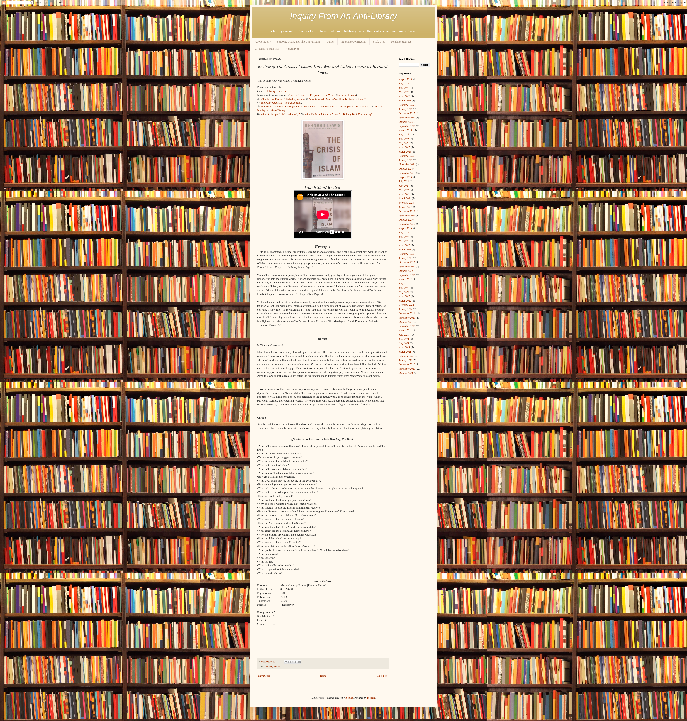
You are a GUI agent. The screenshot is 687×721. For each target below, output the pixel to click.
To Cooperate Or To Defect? (354, 106)
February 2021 (406, 356)
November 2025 (407, 117)
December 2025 (407, 113)
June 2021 (404, 339)
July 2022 (404, 283)
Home (323, 675)
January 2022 (405, 309)
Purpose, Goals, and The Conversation (298, 41)
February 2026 (406, 104)
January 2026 (405, 109)
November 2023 (407, 215)
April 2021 (404, 347)
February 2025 (406, 155)
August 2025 (405, 130)
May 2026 (404, 92)
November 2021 (407, 317)
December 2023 (407, 211)
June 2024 (404, 185)
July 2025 (404, 134)
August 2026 (405, 79)
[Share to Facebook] (296, 662)
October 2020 (406, 373)
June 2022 (404, 287)
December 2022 (407, 262)
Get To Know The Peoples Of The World (312, 95)
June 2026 (404, 87)
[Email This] (286, 662)
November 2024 (407, 164)
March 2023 (405, 249)
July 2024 (404, 181)
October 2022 (406, 270)
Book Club (379, 41)
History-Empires (273, 666)
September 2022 (407, 275)
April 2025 (404, 147)
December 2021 (407, 313)
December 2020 (407, 364)
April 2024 (404, 194)
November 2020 (407, 368)
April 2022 (404, 296)
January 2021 (405, 360)
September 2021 (407, 326)
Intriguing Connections (354, 41)
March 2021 (405, 351)
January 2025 (405, 160)
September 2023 (407, 224)
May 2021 (404, 343)
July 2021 (404, 334)
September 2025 (407, 126)
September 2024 (407, 173)
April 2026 (404, 96)
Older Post (382, 675)
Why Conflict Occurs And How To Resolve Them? (337, 99)
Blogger (371, 697)
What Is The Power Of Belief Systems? (282, 99)
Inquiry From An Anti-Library (343, 16)
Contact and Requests (267, 48)
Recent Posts (293, 48)
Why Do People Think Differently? (280, 114)
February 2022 (406, 304)
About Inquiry (263, 41)
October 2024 (406, 168)
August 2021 (405, 330)
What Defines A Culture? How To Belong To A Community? (338, 114)
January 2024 (405, 207)
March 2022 (405, 300)
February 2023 (406, 253)
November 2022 (407, 266)
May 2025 (404, 143)
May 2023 (404, 241)
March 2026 (405, 100)
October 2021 (406, 322)
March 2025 (405, 151)
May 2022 (404, 292)
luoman (349, 697)
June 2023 (404, 236)
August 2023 (405, 228)
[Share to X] (292, 662)
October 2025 (406, 121)
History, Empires (276, 91)
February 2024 (406, 202)
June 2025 (404, 138)
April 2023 (404, 245)
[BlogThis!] (289, 662)
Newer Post (264, 675)
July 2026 (404, 83)
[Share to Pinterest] (299, 662)
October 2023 (406, 219)
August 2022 (405, 279)
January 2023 (405, 258)
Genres (331, 41)
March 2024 (405, 198)
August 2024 (405, 177)
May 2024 (404, 190)
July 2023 (404, 232)
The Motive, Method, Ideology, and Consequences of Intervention (297, 106)
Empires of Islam (346, 95)
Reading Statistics (401, 41)
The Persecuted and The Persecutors (280, 102)
